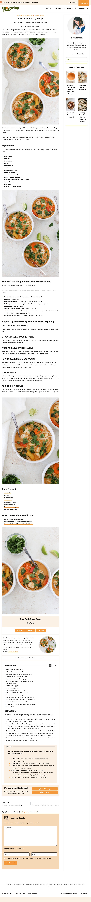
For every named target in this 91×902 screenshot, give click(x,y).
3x (55, 665)
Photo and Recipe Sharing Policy (28, 894)
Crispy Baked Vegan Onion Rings (12, 803)
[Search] (85, 59)
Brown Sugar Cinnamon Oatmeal (70, 115)
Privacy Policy (13, 894)
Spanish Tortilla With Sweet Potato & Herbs (18, 524)
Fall (18, 15)
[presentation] (70, 77)
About (69, 2)
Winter (42, 15)
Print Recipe (36, 26)
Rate (42, 630)
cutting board (8, 497)
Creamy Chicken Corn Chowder (14, 519)
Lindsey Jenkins (19, 22)
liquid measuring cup (11, 507)
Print (20, 630)
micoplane (8, 500)
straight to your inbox (30, 2)
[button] (27, 623)
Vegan (38, 15)
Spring (33, 15)
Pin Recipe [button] (45, 792)
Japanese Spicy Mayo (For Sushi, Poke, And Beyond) (71, 89)
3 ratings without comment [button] (28, 812)
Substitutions (80, 8)
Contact (74, 2)
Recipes (49, 8)
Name (7, 854)
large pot (7, 495)
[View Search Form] (88, 8)
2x (52, 665)
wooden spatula (9, 504)
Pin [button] (31, 630)
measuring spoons (10, 509)
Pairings (70, 8)
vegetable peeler (10, 502)
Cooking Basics (59, 8)
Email (34, 854)
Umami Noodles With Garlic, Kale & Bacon (46, 803)
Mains (29, 15)
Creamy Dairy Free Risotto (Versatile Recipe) (82, 117)
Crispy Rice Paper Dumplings (82, 87)
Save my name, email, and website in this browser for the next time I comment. (28, 858)
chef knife (7, 493)
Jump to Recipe (27, 26)
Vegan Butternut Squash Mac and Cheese (18, 521)
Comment (8, 828)
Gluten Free (23, 15)
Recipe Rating (9, 849)
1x (50, 665)
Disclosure (5, 894)
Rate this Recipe (45, 789)
